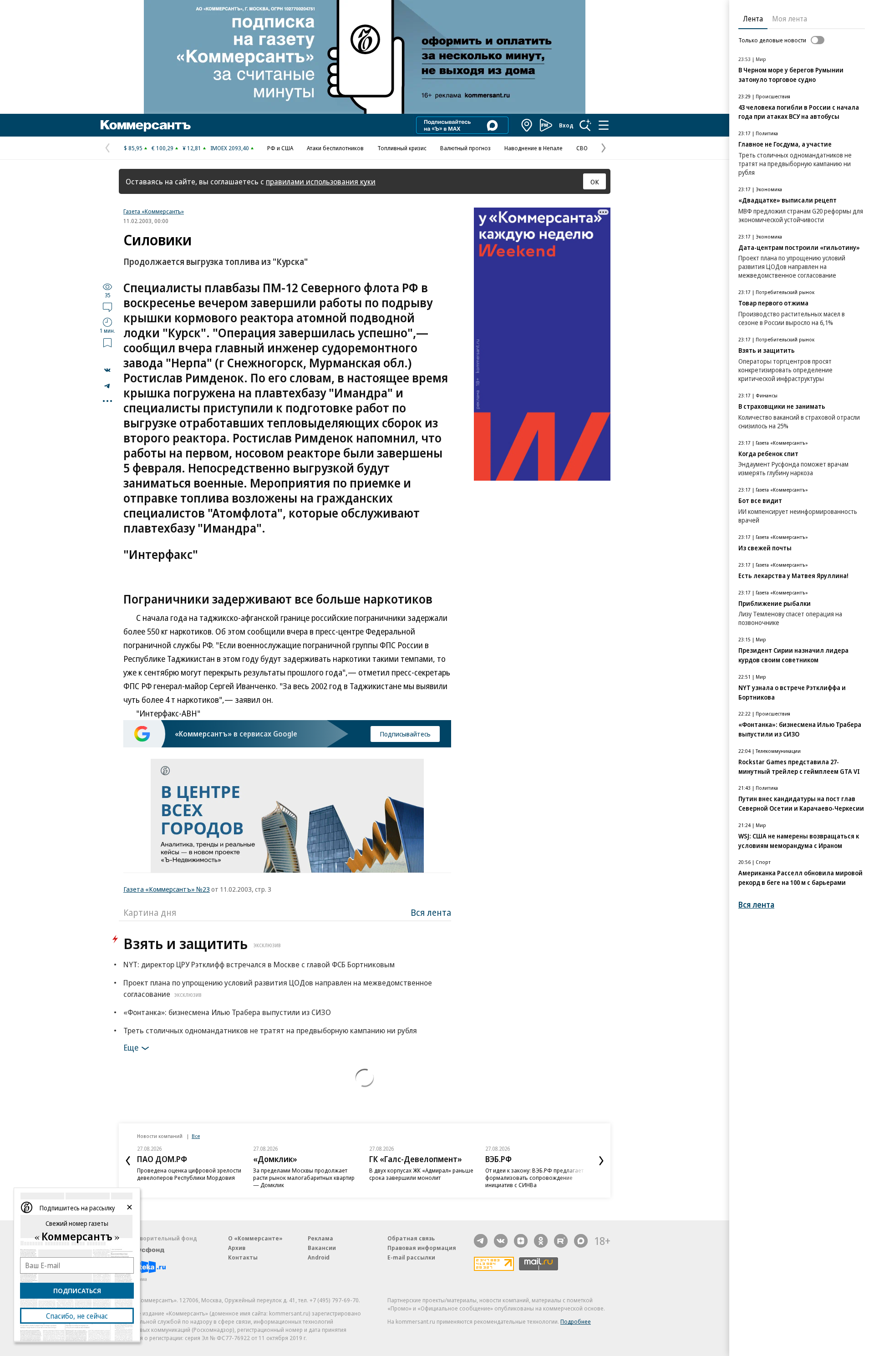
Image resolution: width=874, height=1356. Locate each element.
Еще (130, 1047)
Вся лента (431, 912)
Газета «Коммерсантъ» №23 (166, 889)
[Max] (581, 1241)
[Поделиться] (107, 370)
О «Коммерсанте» (255, 1238)
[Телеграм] (481, 1241)
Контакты (243, 1257)
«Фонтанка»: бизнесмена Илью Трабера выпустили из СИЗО (227, 1012)
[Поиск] (585, 125)
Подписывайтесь (405, 733)
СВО (582, 148)
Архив (236, 1248)
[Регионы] (527, 125)
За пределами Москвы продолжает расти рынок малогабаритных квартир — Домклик (304, 1177)
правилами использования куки (321, 181)
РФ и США (280, 148)
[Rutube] (561, 1241)
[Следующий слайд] (601, 1161)
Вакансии (322, 1248)
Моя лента (789, 19)
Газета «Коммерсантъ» (153, 211)
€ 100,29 (162, 148)
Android (319, 1257)
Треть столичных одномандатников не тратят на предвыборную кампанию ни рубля (270, 1030)
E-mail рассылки (411, 1257)
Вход (566, 125)
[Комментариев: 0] (107, 306)
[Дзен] (521, 1241)
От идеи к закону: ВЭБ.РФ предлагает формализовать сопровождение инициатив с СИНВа (534, 1177)
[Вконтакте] (501, 1241)
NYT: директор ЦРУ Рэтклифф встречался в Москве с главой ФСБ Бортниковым (259, 964)
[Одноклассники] (541, 1241)
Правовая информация (421, 1248)
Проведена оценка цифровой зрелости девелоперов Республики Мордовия (189, 1174)
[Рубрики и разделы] (603, 125)
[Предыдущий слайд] (128, 1161)
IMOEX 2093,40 (229, 148)
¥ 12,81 (192, 148)
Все (196, 1136)
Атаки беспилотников (335, 148)
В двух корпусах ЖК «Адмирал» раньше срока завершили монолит (421, 1174)
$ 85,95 (133, 148)
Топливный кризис (402, 148)
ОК (594, 181)
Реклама (320, 1238)
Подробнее (575, 1321)
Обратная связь (411, 1238)
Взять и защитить (202, 943)
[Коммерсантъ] (146, 125)
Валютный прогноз (465, 148)
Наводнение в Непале (533, 148)
